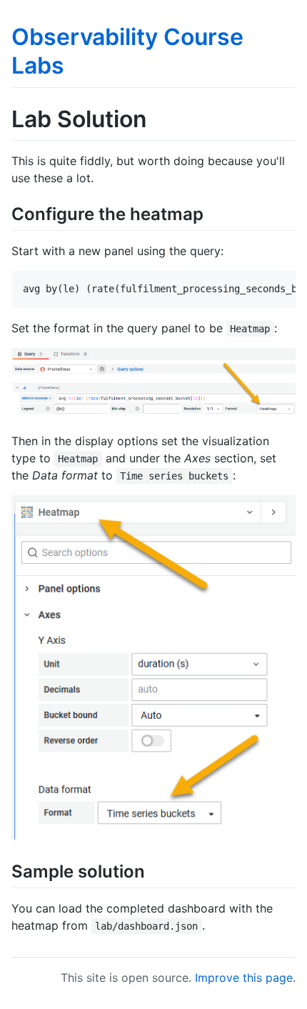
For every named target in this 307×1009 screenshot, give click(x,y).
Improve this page (244, 977)
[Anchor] (212, 213)
